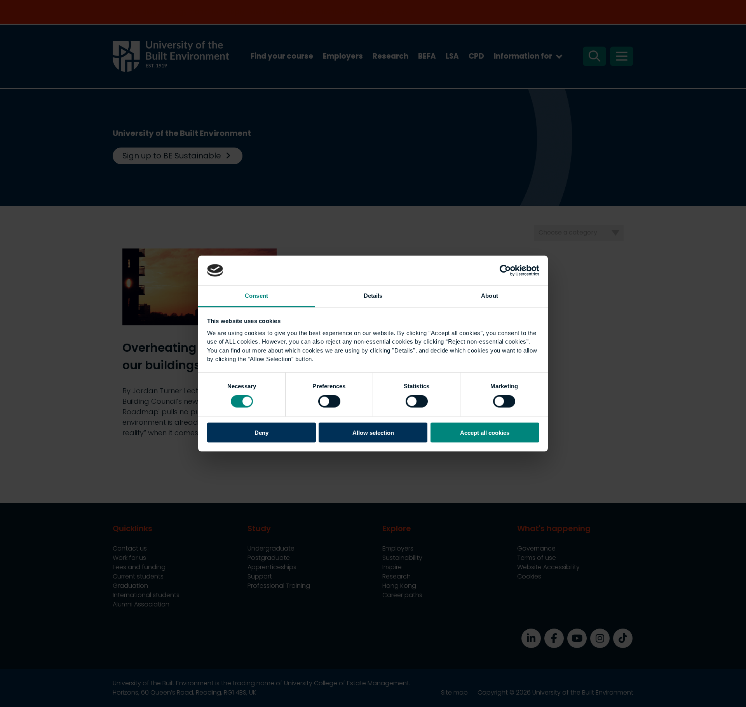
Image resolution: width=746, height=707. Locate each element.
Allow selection (373, 432)
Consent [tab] (256, 295)
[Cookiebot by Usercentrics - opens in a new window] (505, 270)
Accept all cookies (484, 432)
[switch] (329, 401)
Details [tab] (373, 295)
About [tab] (489, 295)
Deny (261, 432)
